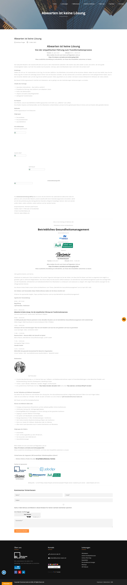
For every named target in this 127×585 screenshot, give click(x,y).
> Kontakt (121, 4)
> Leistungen (64, 4)
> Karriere (111, 4)
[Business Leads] (12, 13)
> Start (55, 4)
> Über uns (101, 4)
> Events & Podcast (88, 4)
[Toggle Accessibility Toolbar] (4, 572)
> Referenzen (75, 4)
